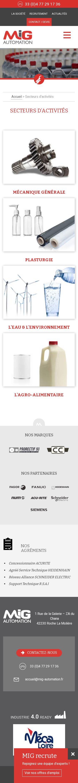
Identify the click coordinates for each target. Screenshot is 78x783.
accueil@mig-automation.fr (44, 679)
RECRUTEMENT (39, 14)
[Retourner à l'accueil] (39, 37)
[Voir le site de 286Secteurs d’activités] (39, 490)
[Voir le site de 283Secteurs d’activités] (60, 501)
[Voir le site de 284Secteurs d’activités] (17, 501)
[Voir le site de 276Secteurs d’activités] (39, 512)
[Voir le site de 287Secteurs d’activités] (17, 490)
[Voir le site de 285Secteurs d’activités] (60, 490)
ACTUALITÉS (59, 14)
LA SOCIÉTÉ (18, 14)
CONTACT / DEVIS (39, 22)
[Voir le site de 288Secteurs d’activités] (39, 501)
